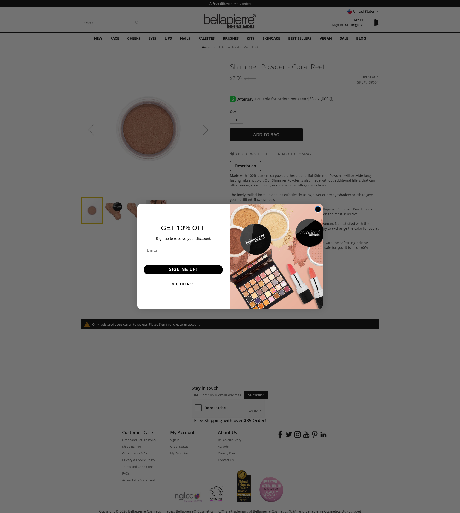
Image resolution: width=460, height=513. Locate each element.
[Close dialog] (318, 209)
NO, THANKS (183, 284)
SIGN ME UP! (183, 270)
